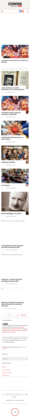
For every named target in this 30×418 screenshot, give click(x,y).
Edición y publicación (11, 308)
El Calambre (5, 185)
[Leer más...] (2, 92)
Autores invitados (16, 328)
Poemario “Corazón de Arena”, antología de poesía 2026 (12, 280)
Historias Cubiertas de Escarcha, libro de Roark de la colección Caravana (12, 304)
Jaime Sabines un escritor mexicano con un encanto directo (12, 88)
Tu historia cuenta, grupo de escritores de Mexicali (11, 113)
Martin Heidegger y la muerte (11, 213)
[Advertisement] (15, 28)
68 (18, 315)
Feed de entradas (6, 370)
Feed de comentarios (7, 372)
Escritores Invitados (15, 57)
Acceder (4, 367)
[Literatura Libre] (15, 4)
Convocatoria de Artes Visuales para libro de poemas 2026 (12, 246)
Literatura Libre (15, 395)
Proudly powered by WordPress (8, 403)
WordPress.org (5, 375)
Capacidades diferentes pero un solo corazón (12, 138)
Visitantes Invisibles (8, 162)
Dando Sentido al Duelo (11, 216)
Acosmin (26, 403)
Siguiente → (24, 315)
